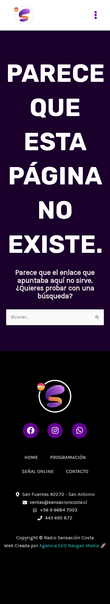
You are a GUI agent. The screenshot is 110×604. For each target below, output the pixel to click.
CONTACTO (77, 471)
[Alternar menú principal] (96, 15)
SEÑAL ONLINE (38, 471)
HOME (31, 457)
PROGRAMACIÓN (68, 457)
